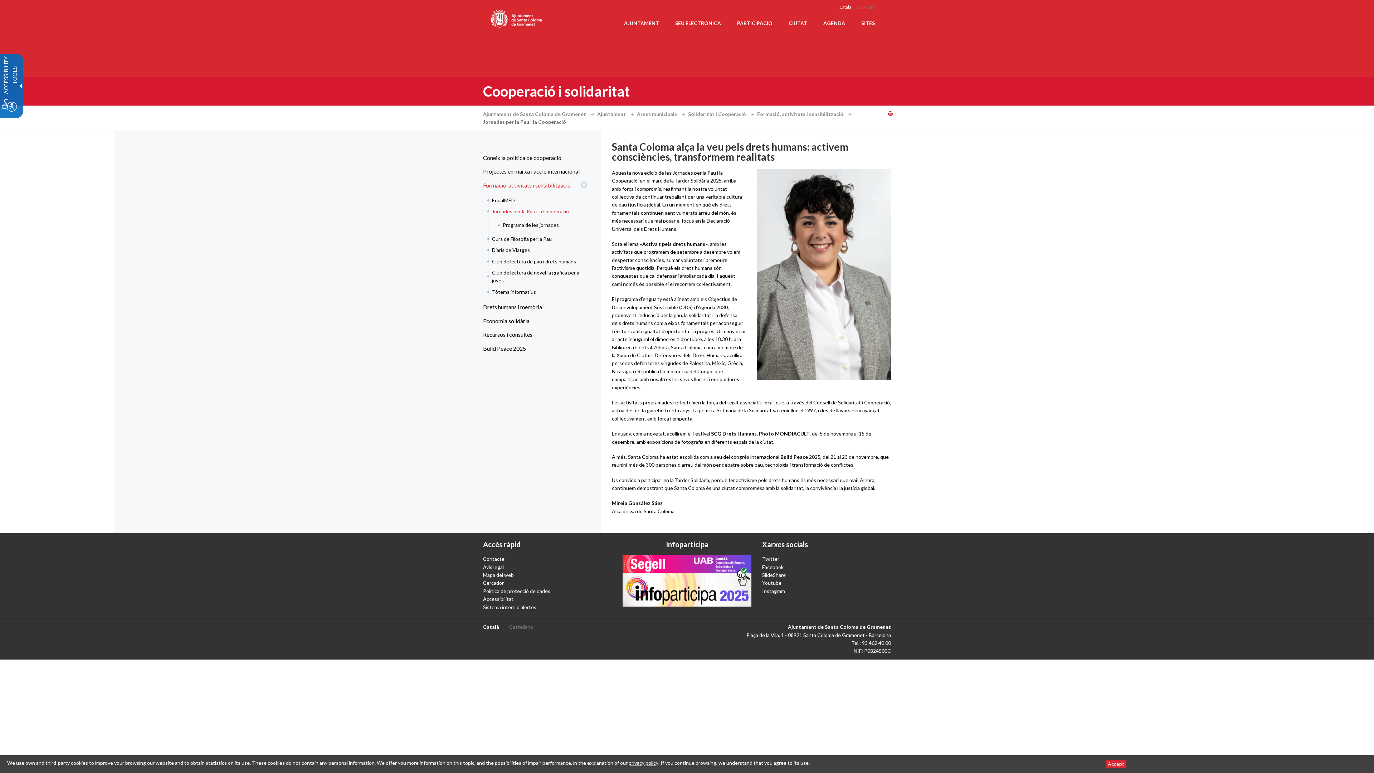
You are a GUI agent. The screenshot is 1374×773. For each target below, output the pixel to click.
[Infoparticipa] (687, 581)
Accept (1116, 764)
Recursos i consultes (507, 334)
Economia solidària (506, 320)
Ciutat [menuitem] (798, 23)
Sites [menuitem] (868, 23)
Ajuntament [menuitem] (641, 23)
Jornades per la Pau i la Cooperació (530, 211)
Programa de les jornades (531, 225)
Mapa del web (498, 575)
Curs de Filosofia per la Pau (522, 239)
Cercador (493, 583)
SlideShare (774, 575)
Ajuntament (612, 114)
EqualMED (503, 200)
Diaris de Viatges (511, 250)
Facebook (773, 567)
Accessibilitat (498, 599)
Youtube (771, 583)
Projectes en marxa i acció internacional (531, 171)
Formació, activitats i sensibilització (800, 114)
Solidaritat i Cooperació (717, 114)
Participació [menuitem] (755, 23)
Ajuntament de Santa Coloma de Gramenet (535, 114)
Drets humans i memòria (512, 306)
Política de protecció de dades (516, 591)
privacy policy (643, 763)
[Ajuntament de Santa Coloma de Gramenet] (517, 18)
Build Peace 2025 (504, 348)
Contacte (494, 559)
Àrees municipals (657, 114)
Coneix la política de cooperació (522, 157)
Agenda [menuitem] (834, 23)
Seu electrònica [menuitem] (698, 23)
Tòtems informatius (514, 292)
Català (845, 7)
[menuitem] (533, 158)
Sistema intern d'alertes (509, 607)
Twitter (770, 559)
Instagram (773, 591)
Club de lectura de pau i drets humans (534, 261)
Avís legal (493, 567)
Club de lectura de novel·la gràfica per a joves (535, 276)
